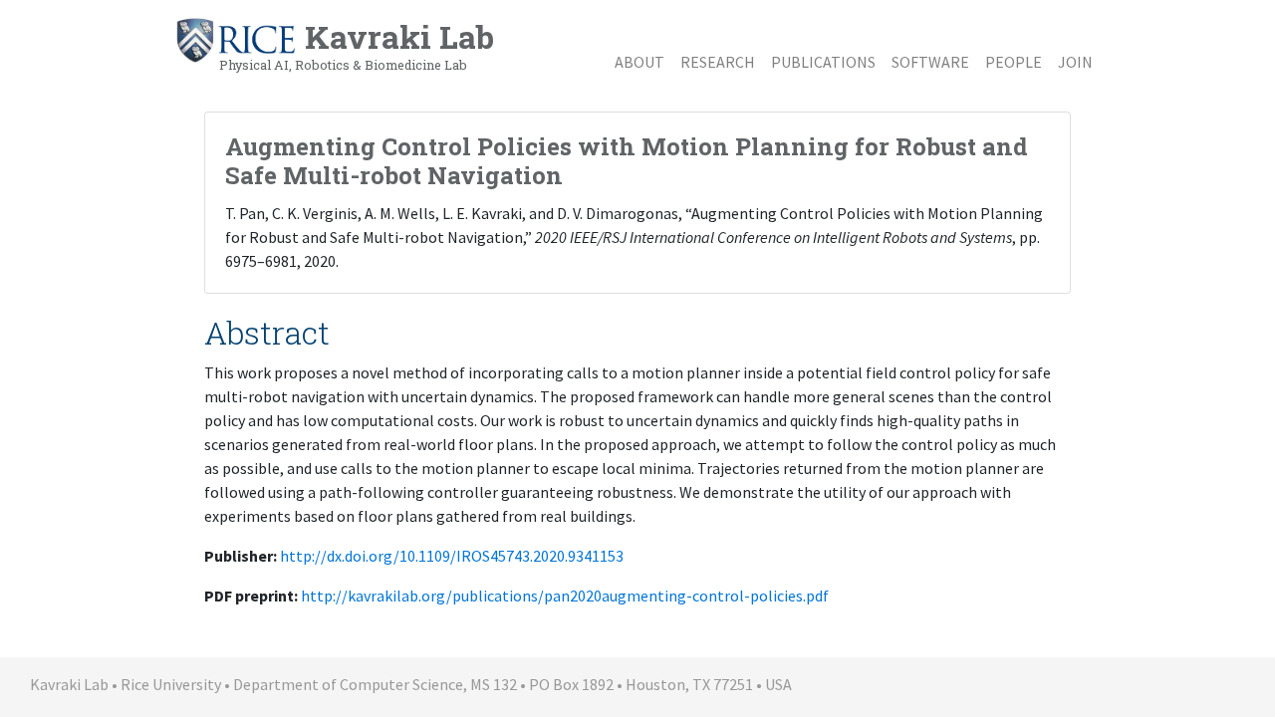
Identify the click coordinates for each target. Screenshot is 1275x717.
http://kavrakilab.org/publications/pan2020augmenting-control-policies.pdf (565, 595)
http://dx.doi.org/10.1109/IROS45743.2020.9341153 (452, 556)
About (639, 62)
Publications (823, 62)
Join (1075, 62)
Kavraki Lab (356, 44)
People (1013, 62)
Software (930, 62)
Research (717, 62)
